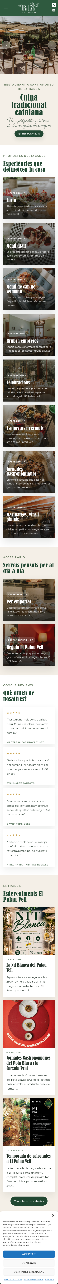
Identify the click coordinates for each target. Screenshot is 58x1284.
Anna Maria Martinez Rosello (27, 865)
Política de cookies (13, 1279)
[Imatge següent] (52, 45)
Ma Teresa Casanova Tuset (25, 742)
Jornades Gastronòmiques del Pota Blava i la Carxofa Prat (28, 1063)
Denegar (29, 1262)
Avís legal (49, 1279)
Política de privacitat (34, 1279)
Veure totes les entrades (29, 1201)
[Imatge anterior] (6, 45)
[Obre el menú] (5, 7)
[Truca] (54, 5)
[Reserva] (53, 10)
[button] (53, 1215)
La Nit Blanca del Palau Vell (26, 967)
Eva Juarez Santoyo (21, 783)
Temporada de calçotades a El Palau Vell (28, 1158)
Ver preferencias (29, 1271)
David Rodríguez (18, 824)
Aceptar (29, 1254)
